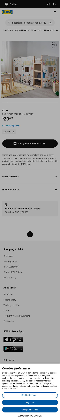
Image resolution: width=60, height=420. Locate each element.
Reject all (30, 402)
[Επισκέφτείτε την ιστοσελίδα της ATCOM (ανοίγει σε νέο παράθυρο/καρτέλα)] (30, 416)
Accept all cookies (30, 410)
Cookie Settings (28, 395)
